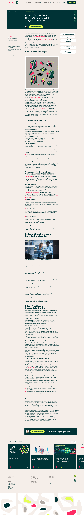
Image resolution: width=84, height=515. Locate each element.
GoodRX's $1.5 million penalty (34, 110)
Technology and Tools (68, 37)
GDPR (9, 486)
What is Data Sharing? (12, 38)
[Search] (63, 2)
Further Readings (11, 55)
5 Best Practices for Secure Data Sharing (14, 50)
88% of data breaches (39, 36)
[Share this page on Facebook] (75, 12)
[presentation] (71, 442)
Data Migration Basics (68, 34)
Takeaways (10, 52)
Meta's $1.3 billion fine (41, 108)
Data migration (29, 176)
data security (31, 367)
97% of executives (35, 97)
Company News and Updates (68, 51)
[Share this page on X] (75, 15)
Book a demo (71, 2)
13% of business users (46, 39)
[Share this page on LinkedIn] (75, 18)
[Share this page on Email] (75, 21)
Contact (50, 483)
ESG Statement (11, 488)
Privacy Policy (10, 487)
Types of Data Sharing (12, 40)
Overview (10, 36)
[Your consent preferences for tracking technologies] (82, 513)
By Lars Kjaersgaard (36, 26)
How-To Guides (66, 44)
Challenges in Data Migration (32, 192)
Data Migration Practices (68, 40)
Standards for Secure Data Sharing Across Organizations (15, 43)
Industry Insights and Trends (68, 47)
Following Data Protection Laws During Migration (14, 47)
